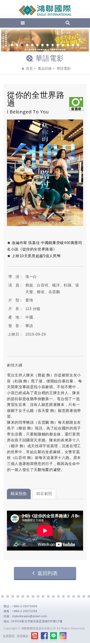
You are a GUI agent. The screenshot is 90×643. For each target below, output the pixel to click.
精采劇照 (44, 493)
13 (73, 45)
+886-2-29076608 (24, 606)
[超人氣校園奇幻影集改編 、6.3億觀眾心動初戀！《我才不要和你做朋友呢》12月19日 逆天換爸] (45, 40)
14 (78, 45)
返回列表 (47, 573)
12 (68, 45)
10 (57, 45)
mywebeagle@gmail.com (29, 616)
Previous (8, 40)
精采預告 (19, 493)
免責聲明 (9, 635)
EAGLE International (45, 10)
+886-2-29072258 (24, 611)
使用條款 (23, 635)
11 (62, 45)
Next (82, 40)
